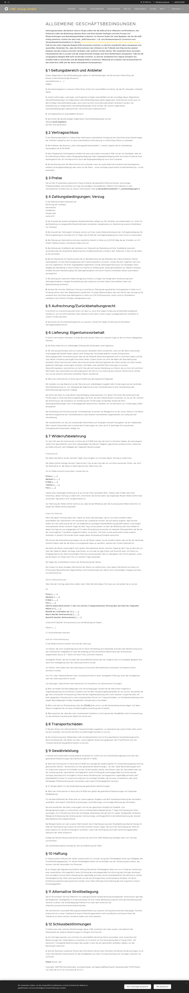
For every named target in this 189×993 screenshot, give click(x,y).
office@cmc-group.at (162, 2)
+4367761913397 (179, 2)
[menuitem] (72, 9)
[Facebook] (5, 2)
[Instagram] (8, 2)
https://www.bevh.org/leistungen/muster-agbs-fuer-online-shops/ (110, 42)
